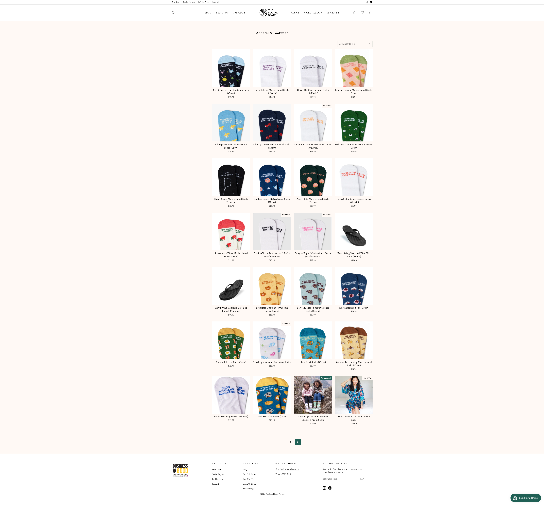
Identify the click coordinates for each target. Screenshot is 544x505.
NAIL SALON (313, 12)
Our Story (175, 2)
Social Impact (189, 2)
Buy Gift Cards (249, 474)
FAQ (245, 469)
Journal (215, 2)
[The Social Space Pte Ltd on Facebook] (330, 488)
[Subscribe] (362, 479)
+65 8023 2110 (284, 474)
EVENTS (333, 12)
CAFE (295, 12)
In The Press (203, 2)
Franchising (248, 488)
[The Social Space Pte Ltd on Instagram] (324, 488)
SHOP (207, 12)
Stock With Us (249, 483)
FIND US (222, 12)
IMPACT (239, 12)
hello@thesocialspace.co (288, 469)
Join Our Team (249, 479)
